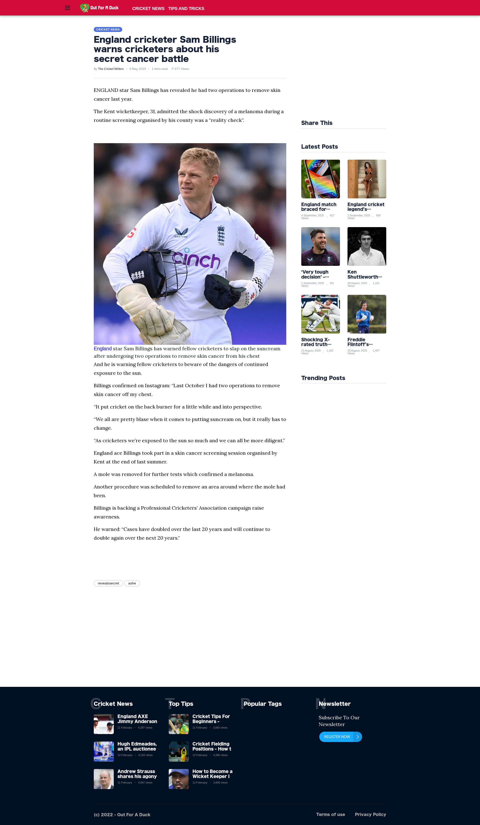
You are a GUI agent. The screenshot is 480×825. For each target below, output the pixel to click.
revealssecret (108, 583)
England (103, 348)
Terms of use (330, 814)
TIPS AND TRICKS (186, 8)
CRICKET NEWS (148, 8)
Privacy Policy (370, 814)
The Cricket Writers (111, 69)
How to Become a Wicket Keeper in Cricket (212, 776)
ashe (132, 583)
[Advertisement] (355, 70)
